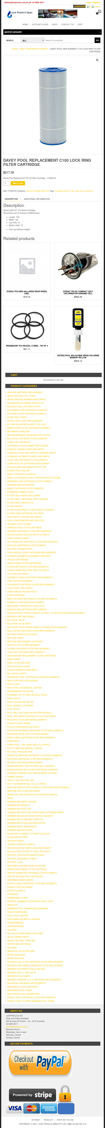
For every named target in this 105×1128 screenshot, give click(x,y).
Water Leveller (15, 958)
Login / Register (93, 2)
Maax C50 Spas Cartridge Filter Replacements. (32, 598)
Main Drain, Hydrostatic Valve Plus (26, 605)
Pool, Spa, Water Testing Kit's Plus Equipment (31, 716)
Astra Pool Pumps (17, 417)
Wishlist (48, 1119)
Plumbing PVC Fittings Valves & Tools (27, 694)
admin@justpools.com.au (17, 1026)
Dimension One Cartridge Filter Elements (29, 481)
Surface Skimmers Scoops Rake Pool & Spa (30, 901)
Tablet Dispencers (17, 912)
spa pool (79, 190)
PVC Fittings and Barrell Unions (24, 748)
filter (73, 190)
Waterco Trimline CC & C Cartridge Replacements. (34, 979)
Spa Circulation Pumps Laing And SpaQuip (29, 848)
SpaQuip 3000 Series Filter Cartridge (27, 869)
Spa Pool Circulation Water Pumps (25, 855)
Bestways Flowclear (18, 431)
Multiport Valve (16, 620)
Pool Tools (13, 709)
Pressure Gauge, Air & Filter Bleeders (28, 734)
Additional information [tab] (37, 199)
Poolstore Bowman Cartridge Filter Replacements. (35, 730)
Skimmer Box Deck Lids (19, 808)
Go (97, 40)
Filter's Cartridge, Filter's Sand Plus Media (30, 509)
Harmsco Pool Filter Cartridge (24, 527)
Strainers (12, 894)
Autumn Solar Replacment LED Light (26, 424)
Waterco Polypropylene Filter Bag (26, 969)
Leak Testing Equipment (20, 581)
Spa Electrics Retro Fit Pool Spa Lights (28, 851)
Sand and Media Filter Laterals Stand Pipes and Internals (38, 787)
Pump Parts (13, 741)
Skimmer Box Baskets (18, 805)
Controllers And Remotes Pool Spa (26, 467)
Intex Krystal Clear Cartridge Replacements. (32, 552)
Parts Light (13, 684)
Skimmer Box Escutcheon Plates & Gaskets (30, 815)
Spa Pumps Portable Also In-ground (26, 865)
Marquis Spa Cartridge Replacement (27, 609)
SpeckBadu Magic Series (20, 880)
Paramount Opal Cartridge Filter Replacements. (33, 677)
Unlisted (12, 929)
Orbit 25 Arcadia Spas (18, 662)
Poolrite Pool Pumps (18, 723)
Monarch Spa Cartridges (20, 616)
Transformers (15, 922)
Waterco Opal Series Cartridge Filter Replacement (35, 965)
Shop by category (13, 32)
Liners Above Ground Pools (22, 591)
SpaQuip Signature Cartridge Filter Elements (32, 872)
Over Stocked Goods (18, 666)
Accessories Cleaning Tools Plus (25, 403)
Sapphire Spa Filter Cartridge (23, 791)
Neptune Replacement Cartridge (25, 641)
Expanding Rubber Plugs (20, 492)
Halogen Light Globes (19, 524)
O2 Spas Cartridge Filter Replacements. (29, 648)
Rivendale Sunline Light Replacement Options (32, 773)
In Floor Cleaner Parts (19, 549)
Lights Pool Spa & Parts (20, 588)
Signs (10, 798)
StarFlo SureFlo (16, 890)
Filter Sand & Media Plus (20, 502)
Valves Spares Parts (18, 937)
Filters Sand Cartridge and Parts (25, 513)
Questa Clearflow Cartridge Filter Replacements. (35, 755)
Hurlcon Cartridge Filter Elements (26, 545)
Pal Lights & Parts (17, 673)
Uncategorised (15, 926)
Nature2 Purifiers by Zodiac (22, 634)
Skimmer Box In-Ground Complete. (25, 819)
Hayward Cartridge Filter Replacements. (29, 531)
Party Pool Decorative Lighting (24, 687)
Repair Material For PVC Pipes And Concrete (31, 766)
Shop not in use (65, 1119)
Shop (54, 24)
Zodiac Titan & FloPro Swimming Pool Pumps (31, 1001)
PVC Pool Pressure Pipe (19, 751)
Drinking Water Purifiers (20, 484)
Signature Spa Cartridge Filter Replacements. (32, 794)
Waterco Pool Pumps (18, 976)
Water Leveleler (16, 954)
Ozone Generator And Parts (22, 670)
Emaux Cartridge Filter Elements (25, 488)
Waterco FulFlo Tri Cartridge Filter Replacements (35, 961)
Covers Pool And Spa (18, 470)
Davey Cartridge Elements (34, 48)
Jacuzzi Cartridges (17, 559)
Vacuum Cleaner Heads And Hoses (25, 933)
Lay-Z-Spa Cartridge (17, 573)
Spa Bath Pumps (15, 840)
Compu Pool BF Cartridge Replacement (28, 463)
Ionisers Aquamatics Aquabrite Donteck (29, 556)
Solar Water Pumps (17, 837)
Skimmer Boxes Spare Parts (21, 826)
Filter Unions (14, 506)
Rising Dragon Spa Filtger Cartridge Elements (32, 769)
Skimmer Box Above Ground (21, 801)
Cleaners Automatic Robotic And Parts (28, 456)
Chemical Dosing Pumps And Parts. (25, 449)
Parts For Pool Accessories (22, 680)
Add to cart (18, 183)
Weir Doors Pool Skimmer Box (23, 993)
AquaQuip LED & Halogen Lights (23, 406)
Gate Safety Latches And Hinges (24, 516)
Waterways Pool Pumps (19, 990)
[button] (97, 60)
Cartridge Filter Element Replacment (28, 445)
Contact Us (67, 24)
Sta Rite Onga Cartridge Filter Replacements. (32, 883)
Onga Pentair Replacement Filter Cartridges (31, 655)
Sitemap (35, 1119)
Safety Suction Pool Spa (20, 780)
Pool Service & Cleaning (20, 705)
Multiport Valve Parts (19, 623)
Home (25, 24)
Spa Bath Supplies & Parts (20, 844)
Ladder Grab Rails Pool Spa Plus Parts (28, 570)
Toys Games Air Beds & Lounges (23, 919)
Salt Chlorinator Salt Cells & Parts (26, 783)
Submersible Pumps (17, 897)
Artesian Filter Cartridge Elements (26, 413)
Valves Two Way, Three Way (21, 940)
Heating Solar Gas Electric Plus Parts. (28, 534)
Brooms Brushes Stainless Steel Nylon (28, 435)
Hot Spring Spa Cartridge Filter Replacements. (33, 541)
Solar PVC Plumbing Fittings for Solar (28, 833)
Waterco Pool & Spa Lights (21, 972)
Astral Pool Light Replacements (25, 420)
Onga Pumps (13, 659)
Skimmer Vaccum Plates (19, 830)
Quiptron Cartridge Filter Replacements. (30, 759)
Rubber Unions (15, 776)
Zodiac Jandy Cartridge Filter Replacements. (31, 997)
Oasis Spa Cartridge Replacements (26, 652)
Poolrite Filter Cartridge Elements (27, 719)
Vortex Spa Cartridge (19, 944)
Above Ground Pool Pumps (21, 395)
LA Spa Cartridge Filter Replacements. (28, 566)
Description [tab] (11, 199)
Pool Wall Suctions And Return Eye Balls (29, 712)
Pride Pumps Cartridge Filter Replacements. (31, 737)
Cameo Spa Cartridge (18, 442)
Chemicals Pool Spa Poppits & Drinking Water (31, 452)
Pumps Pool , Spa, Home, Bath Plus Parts (28, 744)
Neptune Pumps (15, 637)
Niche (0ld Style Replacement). (23, 645)
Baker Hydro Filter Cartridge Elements (29, 427)
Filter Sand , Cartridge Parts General (28, 499)
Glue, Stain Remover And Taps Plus (25, 520)
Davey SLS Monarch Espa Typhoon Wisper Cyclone (33, 477)
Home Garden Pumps (18, 538)
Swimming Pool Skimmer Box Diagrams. (27, 908)
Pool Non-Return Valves (20, 702)
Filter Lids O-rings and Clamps (23, 495)
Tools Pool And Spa (17, 915)
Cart (80, 24)
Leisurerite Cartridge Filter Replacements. (31, 584)
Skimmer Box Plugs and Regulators (26, 823)
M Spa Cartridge (16, 595)
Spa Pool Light (15, 862)
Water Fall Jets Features (21, 951)
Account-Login (40, 24)
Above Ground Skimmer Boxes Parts (26, 399)
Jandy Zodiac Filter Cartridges (24, 563)
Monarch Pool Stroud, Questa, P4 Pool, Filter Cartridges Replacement (46, 613)
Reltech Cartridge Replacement (25, 762)
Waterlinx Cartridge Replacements (26, 983)
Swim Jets (12, 904)
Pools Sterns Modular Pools (23, 726)
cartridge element (62, 190)
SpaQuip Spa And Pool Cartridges (25, 876)
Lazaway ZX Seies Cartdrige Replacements (30, 577)
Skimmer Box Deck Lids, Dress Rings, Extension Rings (35, 812)
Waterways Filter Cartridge (22, 986)
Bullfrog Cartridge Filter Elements (27, 438)
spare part (88, 190)
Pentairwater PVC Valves (20, 691)
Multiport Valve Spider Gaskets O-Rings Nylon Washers (37, 627)
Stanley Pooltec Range (20, 887)
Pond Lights (13, 698)
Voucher (12, 947)
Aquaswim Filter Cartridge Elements (27, 410)
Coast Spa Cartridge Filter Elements (27, 460)
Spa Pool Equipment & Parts (22, 858)
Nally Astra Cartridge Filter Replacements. (31, 630)
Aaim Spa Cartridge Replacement (25, 392)
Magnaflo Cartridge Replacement (25, 602)
